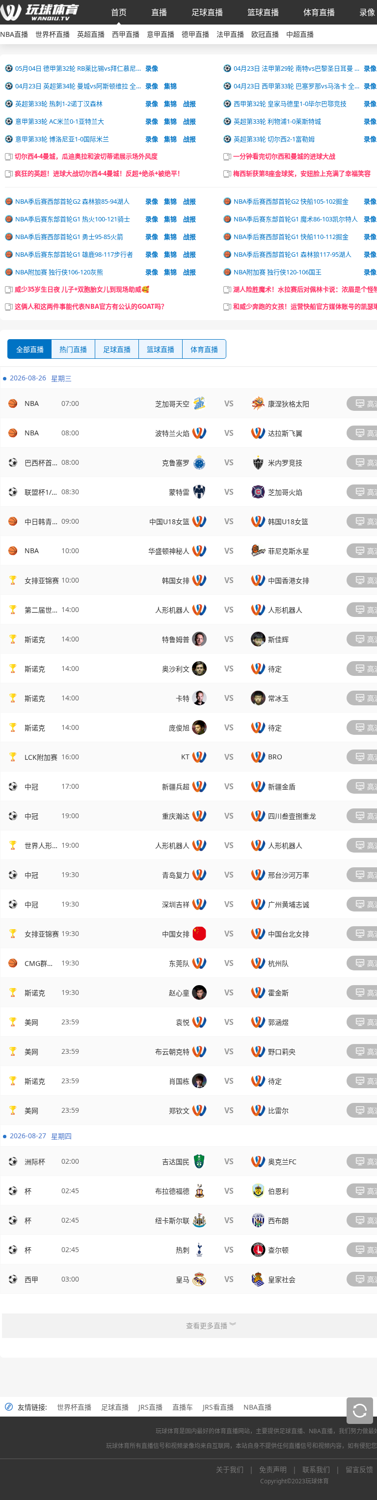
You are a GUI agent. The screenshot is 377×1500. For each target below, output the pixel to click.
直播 (159, 12)
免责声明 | (280, 1469)
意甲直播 (160, 34)
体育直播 (319, 12)
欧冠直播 (265, 34)
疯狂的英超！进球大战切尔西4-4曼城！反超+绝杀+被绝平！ (99, 173)
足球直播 (207, 12)
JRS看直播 (218, 1407)
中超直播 (300, 34)
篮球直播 (263, 12)
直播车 (182, 1407)
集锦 (170, 85)
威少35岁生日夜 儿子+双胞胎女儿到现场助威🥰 (82, 289)
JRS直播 (150, 1407)
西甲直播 (125, 34)
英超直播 (91, 34)
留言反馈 (359, 1469)
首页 (119, 12)
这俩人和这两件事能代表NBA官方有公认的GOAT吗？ (91, 306)
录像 (367, 12)
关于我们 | (237, 1469)
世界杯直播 (52, 34)
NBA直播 (14, 34)
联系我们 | (324, 1469)
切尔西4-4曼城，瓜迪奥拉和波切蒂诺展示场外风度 (86, 156)
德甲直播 (195, 34)
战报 (189, 103)
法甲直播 (230, 34)
